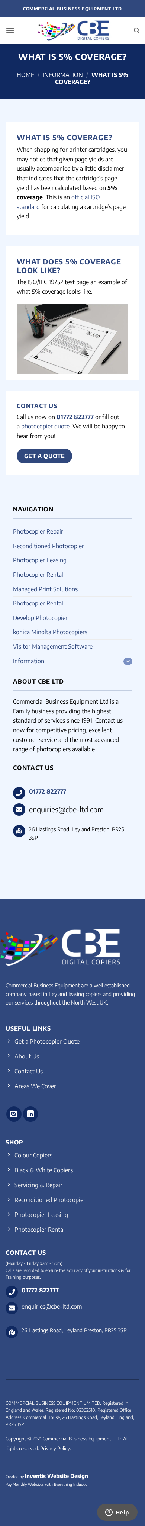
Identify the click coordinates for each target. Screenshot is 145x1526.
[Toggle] (127, 660)
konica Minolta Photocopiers (50, 632)
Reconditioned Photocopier (48, 546)
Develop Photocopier (40, 617)
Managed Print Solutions (45, 589)
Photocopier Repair (38, 531)
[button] (10, 30)
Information (63, 74)
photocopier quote (45, 426)
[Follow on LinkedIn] (30, 1114)
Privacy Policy (55, 1448)
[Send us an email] (14, 1114)
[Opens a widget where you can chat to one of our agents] (117, 1513)
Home (25, 74)
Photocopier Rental (38, 574)
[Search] (136, 30)
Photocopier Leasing (40, 560)
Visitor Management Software (53, 646)
